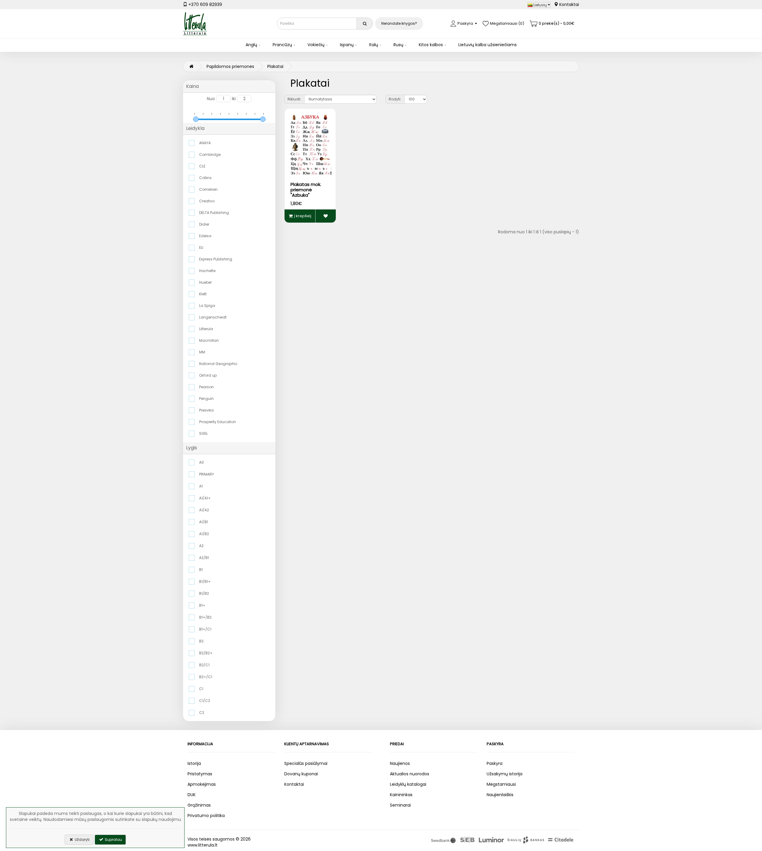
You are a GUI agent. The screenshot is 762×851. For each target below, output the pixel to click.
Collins (205, 177)
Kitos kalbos (431, 45)
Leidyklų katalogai (408, 784)
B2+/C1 (205, 676)
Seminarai (400, 805)
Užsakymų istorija (504, 774)
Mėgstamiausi (501, 784)
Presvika (206, 410)
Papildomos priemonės (230, 66)
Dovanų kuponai (301, 774)
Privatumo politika (206, 816)
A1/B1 (203, 521)
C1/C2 (204, 700)
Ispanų (347, 45)
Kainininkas (401, 795)
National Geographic (218, 363)
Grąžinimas (199, 805)
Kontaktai (568, 4)
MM (202, 352)
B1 (201, 569)
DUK (192, 795)
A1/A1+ (205, 498)
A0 (201, 462)
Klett (203, 293)
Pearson (206, 386)
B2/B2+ (206, 653)
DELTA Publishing (214, 212)
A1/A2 (204, 510)
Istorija (194, 763)
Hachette (207, 270)
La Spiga (207, 305)
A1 (201, 486)
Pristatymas (200, 774)
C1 (201, 688)
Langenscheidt (213, 317)
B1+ (202, 605)
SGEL (203, 433)
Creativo (207, 201)
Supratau (113, 839)
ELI (201, 247)
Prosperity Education (217, 421)
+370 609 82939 (204, 4)
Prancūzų (282, 45)
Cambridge (210, 154)
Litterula (206, 328)
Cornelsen (208, 189)
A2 (201, 545)
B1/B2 (204, 593)
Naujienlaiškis (500, 795)
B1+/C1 (205, 629)
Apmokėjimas (202, 784)
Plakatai (275, 66)
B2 (201, 641)
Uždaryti (82, 839)
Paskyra (494, 763)
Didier (204, 224)
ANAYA (205, 142)
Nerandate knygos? (399, 23)
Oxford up (208, 375)
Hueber (205, 282)
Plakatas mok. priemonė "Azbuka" (306, 189)
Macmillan (209, 340)
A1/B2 (204, 533)
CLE (202, 166)
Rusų (398, 45)
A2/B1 (204, 557)
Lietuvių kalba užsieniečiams (487, 45)
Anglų (251, 45)
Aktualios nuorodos (409, 774)
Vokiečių (315, 45)
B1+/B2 (205, 617)
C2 (201, 712)
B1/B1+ (205, 581)
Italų (373, 45)
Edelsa (205, 235)
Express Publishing (215, 259)
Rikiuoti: (294, 99)
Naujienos (400, 763)
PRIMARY (206, 474)
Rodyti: (395, 99)
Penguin (206, 398)
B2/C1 (204, 664)
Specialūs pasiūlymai (305, 763)
